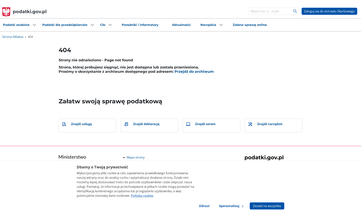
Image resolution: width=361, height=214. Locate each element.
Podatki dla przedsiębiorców (64, 25)
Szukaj (295, 11)
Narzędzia (208, 25)
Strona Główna (12, 37)
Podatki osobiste (16, 25)
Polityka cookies (142, 196)
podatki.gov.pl (30, 11)
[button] (19, 25)
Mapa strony (136, 157)
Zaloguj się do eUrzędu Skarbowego (329, 11)
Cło (102, 25)
